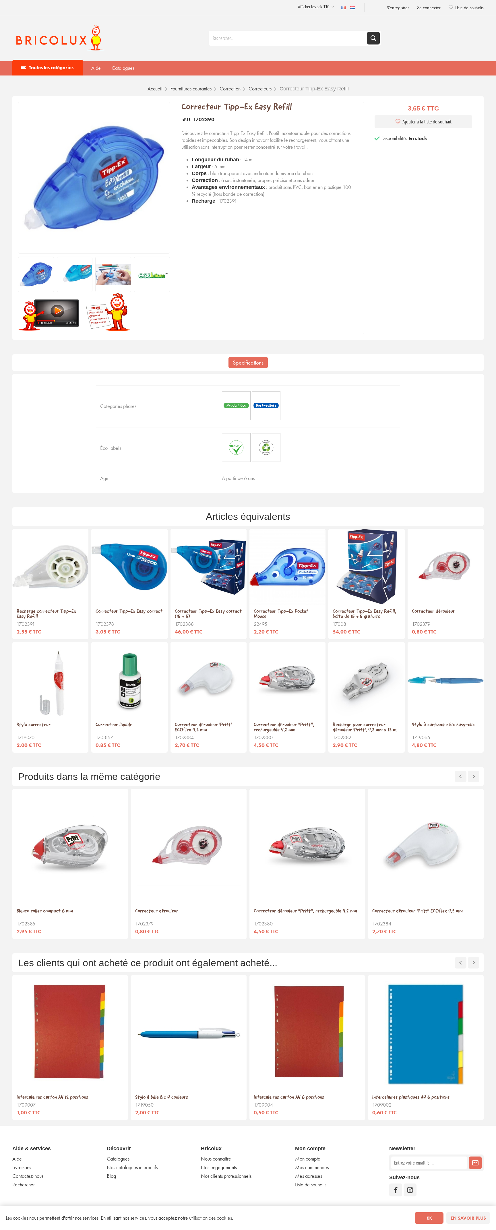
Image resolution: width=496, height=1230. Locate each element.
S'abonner (475, 1163)
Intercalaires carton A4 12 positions (52, 1097)
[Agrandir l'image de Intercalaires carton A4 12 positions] (70, 1033)
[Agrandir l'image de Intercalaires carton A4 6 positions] (307, 1033)
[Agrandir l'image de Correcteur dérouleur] (446, 567)
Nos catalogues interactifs (132, 1167)
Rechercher (373, 38)
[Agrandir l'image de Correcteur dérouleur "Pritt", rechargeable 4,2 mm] (287, 680)
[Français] (343, 7)
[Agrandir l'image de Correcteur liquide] (129, 680)
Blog (111, 1176)
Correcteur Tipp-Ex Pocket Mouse (281, 614)
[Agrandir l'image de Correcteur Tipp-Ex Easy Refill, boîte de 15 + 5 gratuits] (366, 567)
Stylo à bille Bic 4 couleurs (161, 1097)
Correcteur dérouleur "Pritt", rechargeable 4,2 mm (284, 727)
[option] (70, 864)
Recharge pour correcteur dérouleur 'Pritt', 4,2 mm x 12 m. (365, 727)
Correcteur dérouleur (433, 611)
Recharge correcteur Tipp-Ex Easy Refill (46, 614)
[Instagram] (410, 1189)
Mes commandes (312, 1167)
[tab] (248, 362)
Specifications (248, 362)
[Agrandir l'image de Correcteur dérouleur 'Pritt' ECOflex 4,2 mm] (208, 680)
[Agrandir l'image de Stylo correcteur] (50, 680)
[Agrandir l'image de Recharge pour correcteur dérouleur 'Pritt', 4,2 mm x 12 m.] (366, 680)
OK (429, 1218)
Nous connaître (216, 1159)
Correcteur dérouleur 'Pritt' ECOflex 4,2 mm (203, 727)
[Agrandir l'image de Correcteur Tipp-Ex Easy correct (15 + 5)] (208, 567)
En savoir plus (468, 1218)
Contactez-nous (27, 1176)
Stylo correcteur (34, 725)
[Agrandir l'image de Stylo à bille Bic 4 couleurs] (189, 1033)
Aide (96, 68)
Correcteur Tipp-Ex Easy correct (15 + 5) (208, 614)
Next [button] (473, 776)
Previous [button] (460, 776)
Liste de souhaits (310, 1184)
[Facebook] (395, 1189)
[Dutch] (352, 7)
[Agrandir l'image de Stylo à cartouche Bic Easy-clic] (446, 680)
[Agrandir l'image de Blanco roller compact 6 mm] (70, 846)
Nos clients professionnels (226, 1176)
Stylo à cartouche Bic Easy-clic (443, 725)
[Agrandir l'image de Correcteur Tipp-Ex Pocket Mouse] (287, 567)
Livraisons (21, 1167)
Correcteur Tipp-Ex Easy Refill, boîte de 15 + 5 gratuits (364, 614)
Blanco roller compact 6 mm (45, 911)
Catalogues (123, 68)
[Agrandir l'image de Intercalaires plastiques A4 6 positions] (426, 1033)
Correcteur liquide (114, 725)
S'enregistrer (398, 7)
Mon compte (307, 1159)
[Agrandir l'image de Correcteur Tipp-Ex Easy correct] (129, 567)
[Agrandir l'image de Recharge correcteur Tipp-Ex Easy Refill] (50, 567)
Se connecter (429, 7)
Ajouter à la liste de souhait (427, 121)
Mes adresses (308, 1176)
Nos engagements (219, 1167)
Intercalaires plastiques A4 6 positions (411, 1097)
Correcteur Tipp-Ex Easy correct (129, 611)
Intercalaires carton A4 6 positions (289, 1097)
